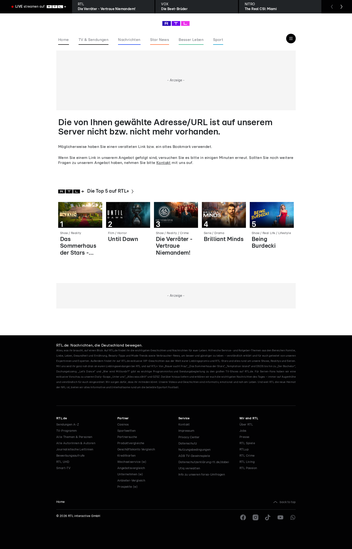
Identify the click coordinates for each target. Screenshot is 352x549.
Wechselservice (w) (131, 462)
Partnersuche (127, 437)
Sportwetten (126, 430)
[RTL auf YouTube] (280, 517)
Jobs (242, 430)
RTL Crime (247, 455)
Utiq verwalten (189, 468)
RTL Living (247, 462)
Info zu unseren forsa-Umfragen (201, 474)
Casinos (123, 424)
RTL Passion (248, 468)
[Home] (176, 23)
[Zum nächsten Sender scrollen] (341, 6)
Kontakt (163, 163)
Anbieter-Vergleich (131, 480)
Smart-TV (63, 468)
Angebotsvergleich (131, 468)
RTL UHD (62, 462)
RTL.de (61, 418)
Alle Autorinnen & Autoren (75, 443)
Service (184, 418)
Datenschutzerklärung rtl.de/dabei (203, 462)
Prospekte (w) (127, 486)
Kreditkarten (126, 455)
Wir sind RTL (248, 418)
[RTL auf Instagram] (255, 517)
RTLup (244, 449)
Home (60, 502)
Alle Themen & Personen (74, 437)
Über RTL (246, 424)
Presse (244, 437)
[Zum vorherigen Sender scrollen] (332, 6)
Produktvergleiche (130, 443)
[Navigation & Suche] (291, 38)
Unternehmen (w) (130, 474)
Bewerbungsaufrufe (70, 455)
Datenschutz (187, 443)
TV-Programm (66, 430)
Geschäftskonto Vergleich (136, 449)
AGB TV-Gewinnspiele (194, 456)
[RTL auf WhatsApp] (293, 517)
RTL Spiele (247, 443)
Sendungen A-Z (67, 424)
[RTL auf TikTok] (268, 517)
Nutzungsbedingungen (194, 449)
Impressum (186, 430)
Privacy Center (188, 437)
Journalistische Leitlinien (74, 449)
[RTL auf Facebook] (243, 517)
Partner (123, 418)
